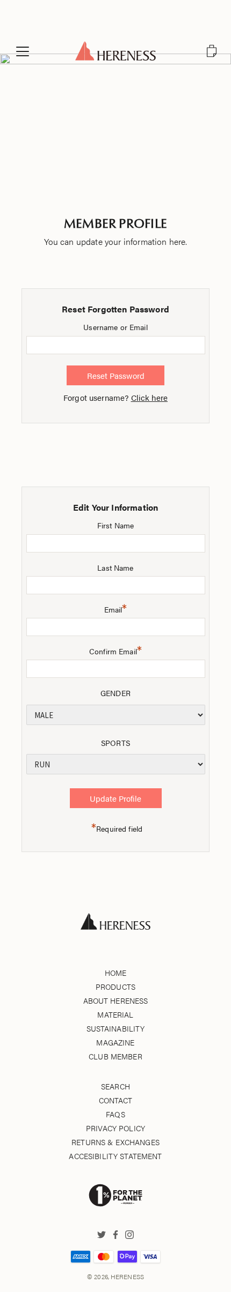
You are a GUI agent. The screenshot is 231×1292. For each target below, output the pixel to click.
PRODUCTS (115, 986)
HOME (116, 972)
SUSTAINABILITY (115, 1028)
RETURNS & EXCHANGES (115, 1142)
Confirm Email (115, 649)
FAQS (115, 1114)
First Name (115, 525)
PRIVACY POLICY (115, 1128)
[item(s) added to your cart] (211, 50)
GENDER (115, 693)
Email (115, 608)
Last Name (115, 567)
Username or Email (115, 327)
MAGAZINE (115, 1042)
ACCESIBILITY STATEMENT (115, 1156)
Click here (149, 397)
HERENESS (127, 1276)
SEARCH (115, 1086)
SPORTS (115, 742)
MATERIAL (115, 1014)
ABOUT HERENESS (115, 1000)
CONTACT (116, 1100)
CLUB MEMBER (115, 1056)
